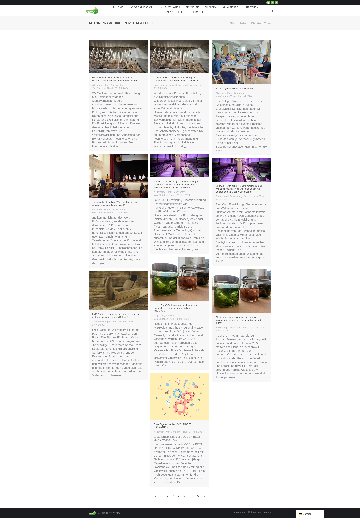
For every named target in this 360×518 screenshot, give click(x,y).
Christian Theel (138, 23)
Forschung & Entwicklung (167, 85)
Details (184, 57)
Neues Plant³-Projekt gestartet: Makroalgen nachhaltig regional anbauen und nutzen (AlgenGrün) (175, 308)
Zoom (176, 57)
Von (102, 88)
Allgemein (97, 85)
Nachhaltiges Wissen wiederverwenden (235, 88)
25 (197, 496)
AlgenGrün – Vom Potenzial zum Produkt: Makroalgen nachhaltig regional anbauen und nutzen (238, 320)
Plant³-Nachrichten (113, 85)
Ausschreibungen (101, 321)
